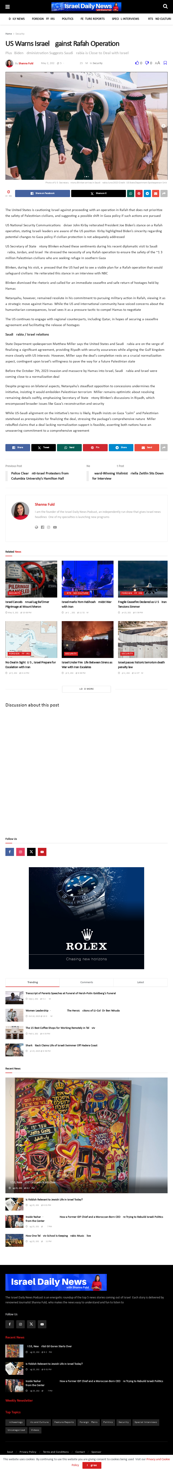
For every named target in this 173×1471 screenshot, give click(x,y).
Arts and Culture (159, 19)
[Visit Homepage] (86, 6)
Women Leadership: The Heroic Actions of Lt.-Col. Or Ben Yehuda (73, 1010)
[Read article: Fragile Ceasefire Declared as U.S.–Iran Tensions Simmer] (144, 579)
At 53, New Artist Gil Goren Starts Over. (32, 1182)
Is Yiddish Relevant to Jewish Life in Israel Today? (54, 1199)
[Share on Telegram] (147, 193)
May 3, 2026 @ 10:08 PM (19, 612)
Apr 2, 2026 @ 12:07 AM (131, 673)
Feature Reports (93, 19)
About (9, 1452)
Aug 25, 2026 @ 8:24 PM (23, 1188)
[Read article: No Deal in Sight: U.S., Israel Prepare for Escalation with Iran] (31, 639)
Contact (80, 1452)
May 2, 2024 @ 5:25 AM (64, 63)
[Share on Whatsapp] (130, 193)
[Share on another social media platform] (164, 193)
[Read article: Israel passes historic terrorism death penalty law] (144, 639)
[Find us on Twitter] (31, 852)
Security (20, 34)
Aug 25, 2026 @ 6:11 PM (40, 1241)
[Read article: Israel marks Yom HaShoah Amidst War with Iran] (88, 579)
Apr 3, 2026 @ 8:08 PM (75, 673)
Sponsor (96, 1452)
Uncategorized (16, 1430)
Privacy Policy (28, 1452)
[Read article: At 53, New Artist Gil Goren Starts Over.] (86, 1135)
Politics (67, 19)
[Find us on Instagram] (20, 852)
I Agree (92, 1465)
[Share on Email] (155, 193)
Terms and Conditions (56, 1452)
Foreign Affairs (43, 19)
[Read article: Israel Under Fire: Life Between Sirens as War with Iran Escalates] (88, 639)
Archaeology (15, 1422)
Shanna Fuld (26, 63)
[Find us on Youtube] (42, 852)
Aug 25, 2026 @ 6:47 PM (40, 1226)
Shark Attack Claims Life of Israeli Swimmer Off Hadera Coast (61, 1045)
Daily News (17, 19)
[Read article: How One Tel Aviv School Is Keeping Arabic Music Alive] (14, 1240)
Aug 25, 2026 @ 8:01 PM (39, 1205)
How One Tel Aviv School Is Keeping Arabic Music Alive (58, 1235)
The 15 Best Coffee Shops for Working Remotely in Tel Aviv (60, 1028)
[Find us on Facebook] (9, 852)
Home (8, 34)
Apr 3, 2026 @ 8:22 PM (18, 673)
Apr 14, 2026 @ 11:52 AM (76, 612)
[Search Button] (165, 6)
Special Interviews (125, 19)
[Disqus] (86, 772)
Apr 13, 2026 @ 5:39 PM (131, 612)
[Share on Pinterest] (139, 193)
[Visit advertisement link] (86, 918)
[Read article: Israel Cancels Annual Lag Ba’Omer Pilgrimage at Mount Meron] (31, 579)
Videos (35, 1430)
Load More (87, 689)
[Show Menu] (7, 7)
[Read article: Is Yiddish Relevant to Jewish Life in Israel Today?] (14, 1204)
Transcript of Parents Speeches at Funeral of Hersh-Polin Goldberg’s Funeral (71, 993)
